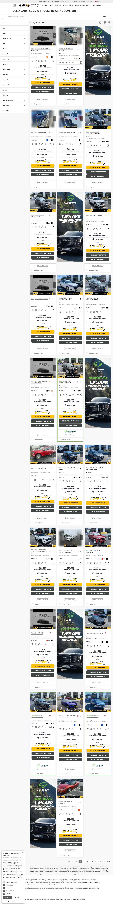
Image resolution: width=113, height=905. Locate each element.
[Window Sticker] (53, 144)
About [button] (88, 5)
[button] (54, 35)
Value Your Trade (43, 91)
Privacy (40, 899)
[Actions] (53, 49)
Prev (77, 861)
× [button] (22, 852)
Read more (8, 879)
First (71, 861)
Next (93, 861)
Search (104, 16)
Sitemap (36, 899)
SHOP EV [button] (51, 5)
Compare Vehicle (38, 104)
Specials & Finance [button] (68, 5)
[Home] (43, 5)
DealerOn (32, 899)
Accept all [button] (8, 897)
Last (98, 861)
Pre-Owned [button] (58, 5)
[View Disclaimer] (45, 61)
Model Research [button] (96, 5)
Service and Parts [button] (80, 5)
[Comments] (53, 61)
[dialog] (13, 877)
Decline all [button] (18, 897)
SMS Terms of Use (45, 899)
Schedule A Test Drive (43, 87)
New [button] (46, 5)
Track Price (44, 71)
